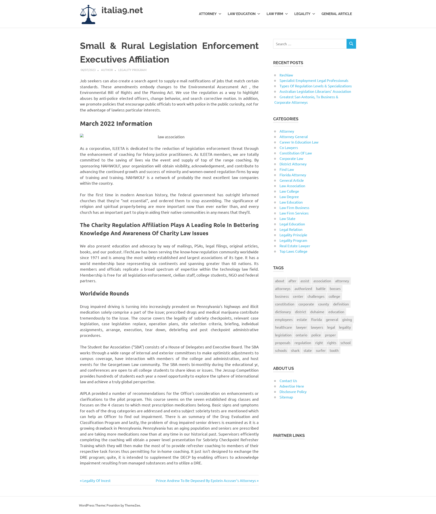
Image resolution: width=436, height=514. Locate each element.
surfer (321, 350)
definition (341, 304)
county (323, 304)
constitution (284, 304)
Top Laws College (293, 251)
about (279, 280)
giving (347, 319)
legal (331, 327)
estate (302, 319)
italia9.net (122, 10)
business (282, 296)
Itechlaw (286, 75)
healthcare (283, 327)
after (292, 280)
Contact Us (288, 380)
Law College (289, 191)
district (300, 311)
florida (316, 319)
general (332, 319)
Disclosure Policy (293, 391)
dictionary (283, 311)
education (336, 311)
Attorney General (294, 136)
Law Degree (289, 196)
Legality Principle (293, 234)
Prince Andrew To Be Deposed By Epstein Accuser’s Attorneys (206, 480)
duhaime (317, 311)
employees (284, 319)
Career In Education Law (299, 142)
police (316, 335)
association (322, 280)
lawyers (317, 327)
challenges (316, 296)
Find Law (287, 169)
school (345, 342)
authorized (303, 288)
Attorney (208, 14)
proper (330, 335)
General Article (337, 14)
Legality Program (132, 70)
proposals (282, 342)
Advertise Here (292, 386)
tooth (334, 350)
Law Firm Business (294, 207)
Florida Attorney (293, 174)
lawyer (301, 327)
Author (107, 70)
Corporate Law (291, 158)
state (308, 350)
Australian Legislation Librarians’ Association (315, 91)
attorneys (282, 288)
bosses (335, 288)
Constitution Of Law (296, 153)
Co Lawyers (289, 147)
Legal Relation (291, 229)
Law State (287, 218)
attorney (342, 280)
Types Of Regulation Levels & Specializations (316, 85)
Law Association (292, 185)
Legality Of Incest (96, 480)
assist (304, 280)
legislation (283, 335)
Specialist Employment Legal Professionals (314, 80)
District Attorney (293, 163)
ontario (301, 335)
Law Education (241, 14)
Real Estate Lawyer (295, 245)
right (319, 342)
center (298, 296)
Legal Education (292, 224)
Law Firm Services (294, 213)
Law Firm (275, 14)
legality (345, 327)
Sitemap (286, 397)
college (334, 296)
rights (331, 342)
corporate (306, 304)
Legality (302, 14)
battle (321, 288)
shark (295, 350)
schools (281, 350)
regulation (303, 342)
